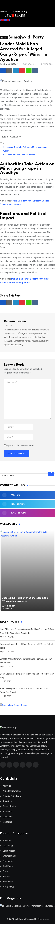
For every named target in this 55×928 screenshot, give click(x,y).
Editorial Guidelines (12, 796)
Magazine (7, 822)
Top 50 (3, 11)
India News (8, 881)
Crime (5, 871)
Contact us (8, 816)
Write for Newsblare (12, 791)
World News (8, 887)
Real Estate (8, 866)
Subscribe (7, 811)
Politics (6, 876)
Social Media (9, 851)
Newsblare (43, 919)
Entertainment (9, 856)
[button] (5, 6)
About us (7, 786)
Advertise (7, 801)
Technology (8, 845)
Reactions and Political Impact (21, 155)
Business (7, 840)
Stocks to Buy (20, 11)
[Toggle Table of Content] (2, 143)
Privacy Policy (9, 806)
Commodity (8, 861)
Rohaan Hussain (10, 64)
